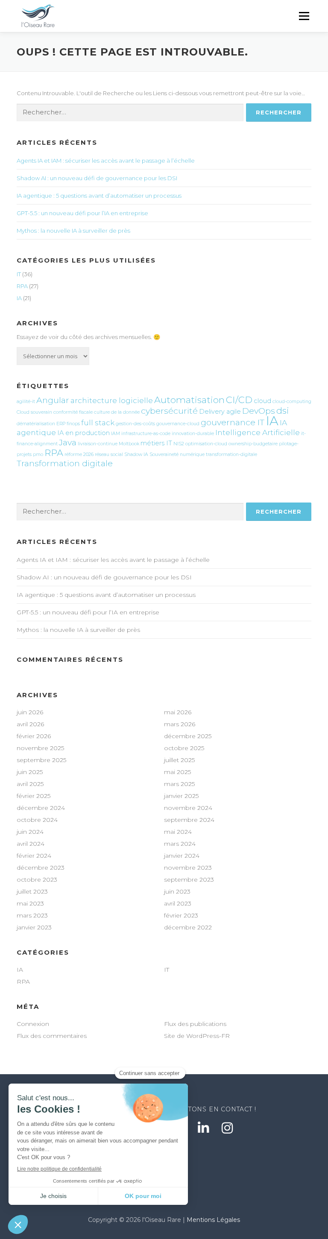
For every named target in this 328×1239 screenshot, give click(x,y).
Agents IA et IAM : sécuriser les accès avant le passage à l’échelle (106, 160)
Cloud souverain (34, 412)
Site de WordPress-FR (197, 1036)
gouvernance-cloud (177, 424)
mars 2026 (179, 724)
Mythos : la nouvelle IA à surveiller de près (73, 230)
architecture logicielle (111, 400)
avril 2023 (177, 903)
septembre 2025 (41, 760)
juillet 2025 (179, 760)
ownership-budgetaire (253, 444)
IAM (115, 433)
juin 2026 (30, 712)
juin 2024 (30, 832)
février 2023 (181, 915)
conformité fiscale (73, 412)
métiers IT (156, 443)
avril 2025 (30, 784)
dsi (282, 410)
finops (73, 424)
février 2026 (34, 736)
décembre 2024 (41, 808)
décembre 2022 (188, 927)
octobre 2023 (37, 879)
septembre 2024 (189, 820)
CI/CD (239, 399)
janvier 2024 (181, 855)
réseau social (109, 454)
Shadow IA (136, 454)
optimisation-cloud (206, 444)
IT (19, 274)
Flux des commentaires (52, 1036)
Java (67, 442)
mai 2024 (178, 832)
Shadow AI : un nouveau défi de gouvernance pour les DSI (97, 178)
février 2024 (34, 855)
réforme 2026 (79, 454)
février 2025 (33, 796)
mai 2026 (177, 712)
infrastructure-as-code (145, 433)
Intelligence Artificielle (257, 432)
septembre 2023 (189, 879)
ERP (60, 424)
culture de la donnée (117, 412)
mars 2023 (32, 915)
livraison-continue (97, 444)
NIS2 (178, 444)
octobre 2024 (37, 820)
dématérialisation (36, 424)
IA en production (83, 433)
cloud (262, 401)
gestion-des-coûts (135, 424)
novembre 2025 (40, 748)
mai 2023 (30, 903)
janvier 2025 (181, 796)
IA (19, 298)
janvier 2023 (34, 927)
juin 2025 (30, 772)
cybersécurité (169, 411)
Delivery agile (220, 411)
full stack (97, 422)
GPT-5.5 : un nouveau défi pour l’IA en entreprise (82, 213)
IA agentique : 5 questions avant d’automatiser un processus (99, 195)
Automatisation (189, 399)
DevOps (258, 411)
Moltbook (129, 444)
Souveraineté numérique (177, 454)
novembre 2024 (188, 808)
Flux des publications (195, 1024)
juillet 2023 (32, 891)
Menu (303, 15)
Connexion (33, 1024)
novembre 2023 (188, 867)
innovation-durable (193, 433)
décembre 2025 (187, 736)
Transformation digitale (65, 463)
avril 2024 (30, 843)
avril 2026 (30, 724)
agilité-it (26, 401)
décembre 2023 (40, 867)
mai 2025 (177, 772)
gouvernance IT (232, 422)
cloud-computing (291, 401)
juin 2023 (177, 891)
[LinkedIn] (203, 1128)
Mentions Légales (213, 1220)
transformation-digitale (231, 454)
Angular (52, 400)
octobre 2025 (184, 748)
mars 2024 (180, 843)
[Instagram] (227, 1128)
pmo (38, 454)
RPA (22, 286)
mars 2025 (179, 784)
